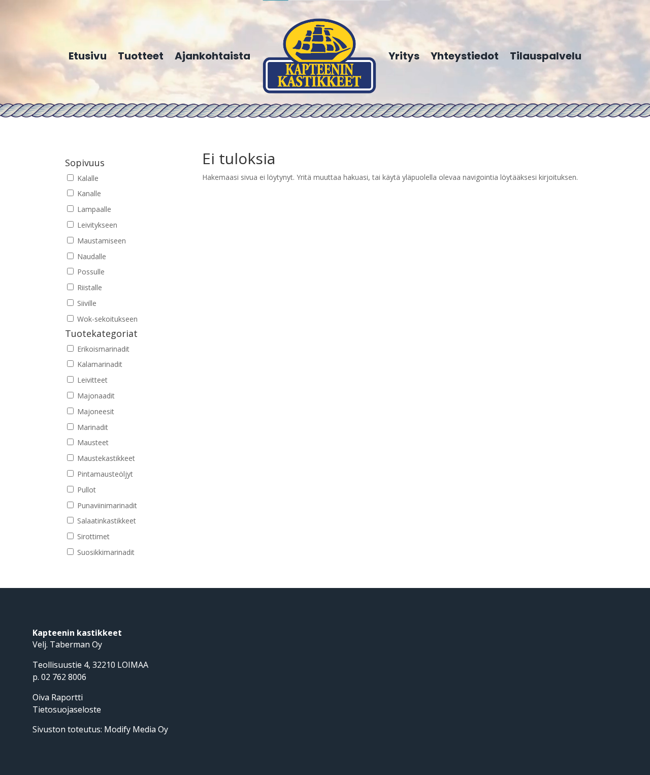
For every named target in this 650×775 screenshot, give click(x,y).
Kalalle (87, 178)
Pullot (85, 489)
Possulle (90, 271)
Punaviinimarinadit (106, 505)
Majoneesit (94, 411)
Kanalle (88, 193)
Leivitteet (91, 380)
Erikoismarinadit (102, 349)
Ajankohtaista (212, 56)
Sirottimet (92, 536)
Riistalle (88, 287)
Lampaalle (93, 209)
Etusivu (88, 56)
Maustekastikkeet (105, 458)
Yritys (403, 56)
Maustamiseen (100, 240)
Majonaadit (95, 395)
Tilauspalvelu (545, 56)
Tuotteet (141, 56)
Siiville (85, 303)
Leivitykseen (96, 225)
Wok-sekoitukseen (106, 319)
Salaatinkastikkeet (105, 520)
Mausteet (92, 442)
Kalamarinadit (98, 364)
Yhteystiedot (465, 56)
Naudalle (90, 256)
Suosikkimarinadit (105, 552)
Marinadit (91, 427)
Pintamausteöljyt (104, 474)
